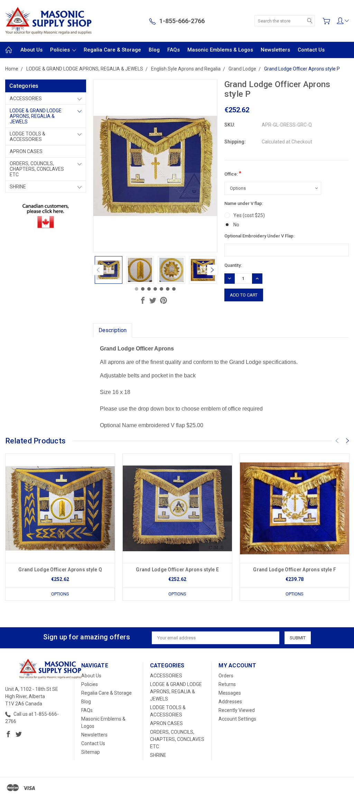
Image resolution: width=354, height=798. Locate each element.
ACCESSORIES (26, 98)
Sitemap (90, 752)
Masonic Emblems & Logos (220, 50)
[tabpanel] (108, 270)
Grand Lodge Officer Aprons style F (294, 569)
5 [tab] (161, 289)
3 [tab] (149, 289)
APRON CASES (26, 151)
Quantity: (233, 265)
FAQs (173, 50)
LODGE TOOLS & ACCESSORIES (27, 136)
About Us (31, 50)
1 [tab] (136, 289)
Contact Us (311, 50)
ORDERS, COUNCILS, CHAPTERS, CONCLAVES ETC (37, 169)
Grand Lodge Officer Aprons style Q (60, 569)
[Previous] (98, 270)
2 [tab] (143, 289)
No (236, 224)
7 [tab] (174, 289)
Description (113, 330)
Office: (232, 173)
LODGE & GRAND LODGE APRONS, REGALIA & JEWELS (36, 116)
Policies (60, 50)
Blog (154, 50)
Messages (229, 693)
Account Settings (237, 719)
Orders (225, 675)
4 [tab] (155, 289)
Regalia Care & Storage (112, 50)
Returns (227, 684)
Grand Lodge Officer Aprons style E (177, 569)
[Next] (212, 270)
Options (60, 594)
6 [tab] (167, 289)
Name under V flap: (243, 203)
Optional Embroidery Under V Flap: (259, 235)
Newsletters (275, 50)
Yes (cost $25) (249, 215)
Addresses (230, 701)
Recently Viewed (236, 710)
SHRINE (18, 186)
